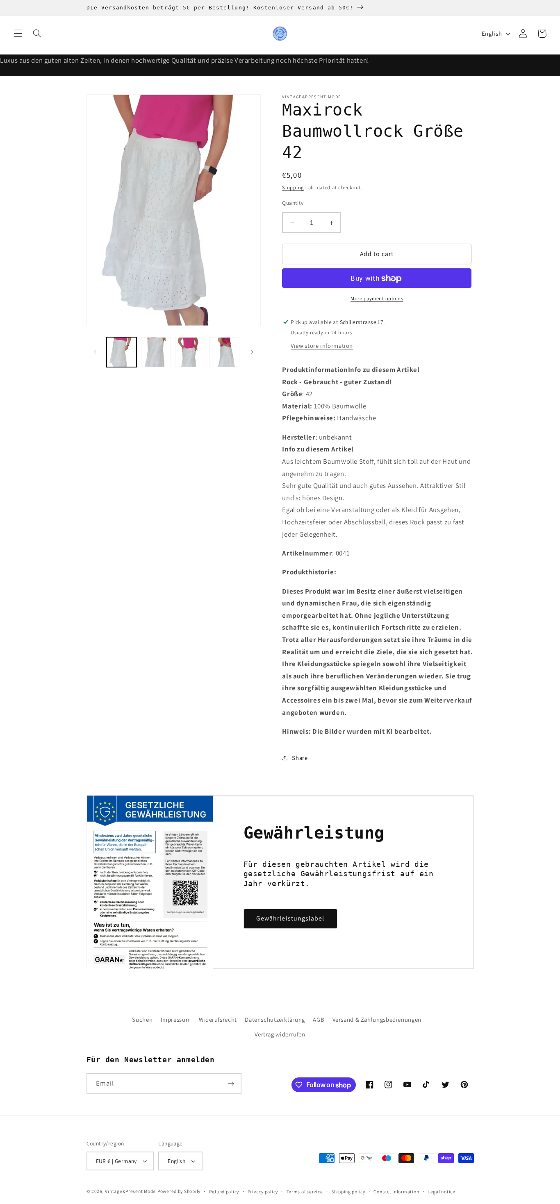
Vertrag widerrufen (280, 1034)
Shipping (293, 187)
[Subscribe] (230, 1083)
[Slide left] (96, 352)
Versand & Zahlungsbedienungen (376, 1019)
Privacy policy (263, 1191)
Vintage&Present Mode (130, 1191)
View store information (322, 346)
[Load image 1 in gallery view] (122, 352)
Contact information (396, 1191)
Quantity (292, 202)
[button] (18, 33)
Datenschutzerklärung (275, 1019)
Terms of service (305, 1191)
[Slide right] (252, 352)
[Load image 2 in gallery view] (156, 352)
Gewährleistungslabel (290, 918)
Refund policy (224, 1191)
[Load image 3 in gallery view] (190, 352)
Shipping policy (348, 1191)
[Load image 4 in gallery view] (224, 352)
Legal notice (441, 1191)
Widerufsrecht (218, 1019)
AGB (318, 1019)
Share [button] (299, 758)
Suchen (142, 1019)
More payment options (377, 298)
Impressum (176, 1019)
